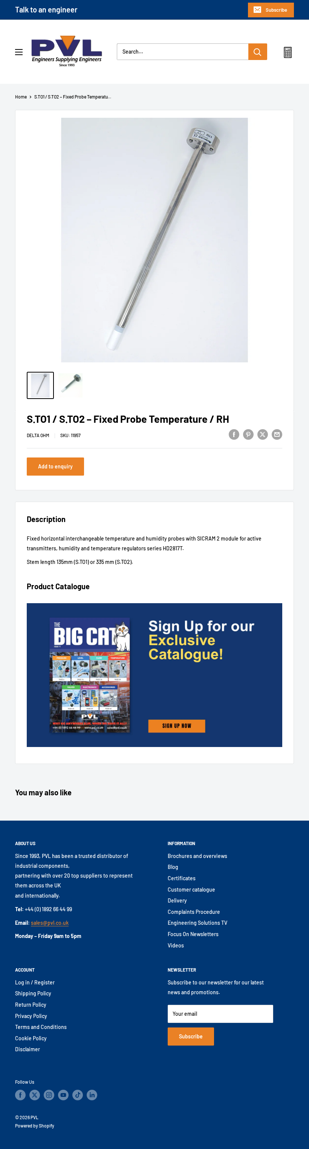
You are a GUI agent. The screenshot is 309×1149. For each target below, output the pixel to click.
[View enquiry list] (287, 54)
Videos (176, 945)
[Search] (257, 51)
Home (21, 96)
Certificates (182, 878)
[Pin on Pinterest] (248, 434)
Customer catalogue (191, 889)
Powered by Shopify (34, 1125)
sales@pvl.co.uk (50, 923)
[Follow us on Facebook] (20, 1095)
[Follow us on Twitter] (34, 1095)
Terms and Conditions (41, 1027)
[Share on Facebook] (234, 434)
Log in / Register (35, 982)
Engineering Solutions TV (197, 923)
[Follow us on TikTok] (77, 1095)
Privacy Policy (31, 1016)
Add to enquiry (55, 466)
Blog (173, 867)
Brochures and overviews (197, 856)
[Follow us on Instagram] (49, 1095)
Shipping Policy (33, 993)
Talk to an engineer (46, 9)
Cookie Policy (31, 1038)
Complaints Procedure (194, 912)
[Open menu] (19, 52)
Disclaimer (27, 1049)
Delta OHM (38, 435)
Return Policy (30, 1004)
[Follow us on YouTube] (63, 1095)
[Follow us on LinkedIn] (92, 1095)
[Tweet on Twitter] (262, 434)
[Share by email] (277, 434)
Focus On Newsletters (193, 934)
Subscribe (276, 10)
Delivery (177, 900)
